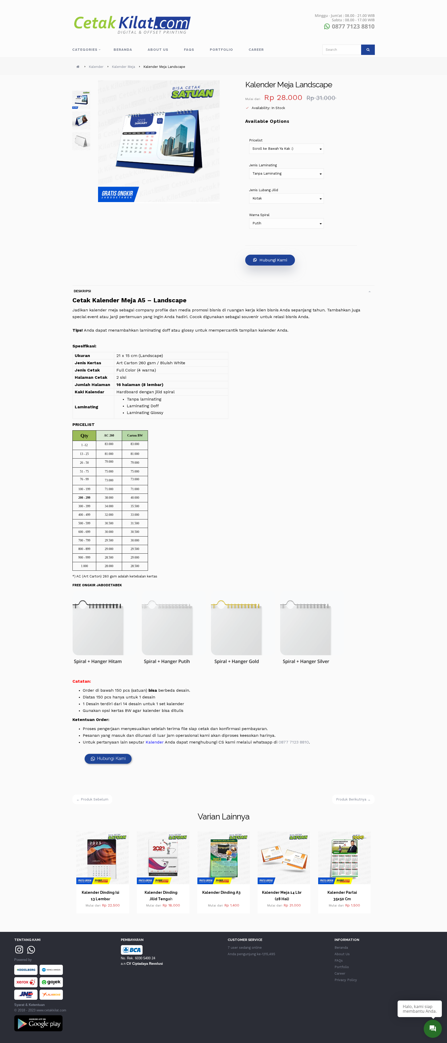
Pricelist (256, 140)
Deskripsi (82, 291)
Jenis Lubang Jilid (263, 190)
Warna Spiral (259, 215)
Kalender (155, 742)
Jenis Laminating (263, 165)
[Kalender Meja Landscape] (81, 100)
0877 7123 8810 (294, 742)
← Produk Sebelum (92, 799)
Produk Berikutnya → (353, 799)
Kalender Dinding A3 (161, 892)
